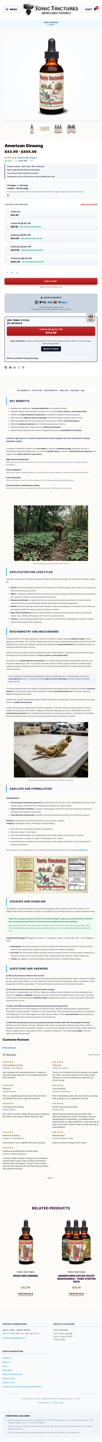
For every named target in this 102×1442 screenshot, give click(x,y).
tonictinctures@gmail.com (13, 1338)
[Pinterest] (23, 367)
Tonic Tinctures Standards (76, 850)
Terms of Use (8, 1382)
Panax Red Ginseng (25, 1275)
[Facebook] (6, 367)
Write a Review (9, 1048)
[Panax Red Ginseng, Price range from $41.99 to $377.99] (25, 1242)
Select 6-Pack (51, 349)
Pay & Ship (7, 1370)
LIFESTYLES (37, 390)
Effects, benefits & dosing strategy (22, 358)
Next (50, 1178)
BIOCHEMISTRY (51, 390)
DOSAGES (74, 390)
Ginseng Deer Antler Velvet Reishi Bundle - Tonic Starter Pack (76, 1278)
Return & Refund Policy (12, 1374)
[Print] (14, 367)
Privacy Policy (8, 1378)
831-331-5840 (8, 1333)
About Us (6, 1362)
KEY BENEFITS (23, 390)
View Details (25, 1294)
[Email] (10, 367)
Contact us (7, 1358)
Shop (4, 1366)
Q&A (83, 390)
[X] (19, 367)
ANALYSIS (64, 390)
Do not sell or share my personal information (22, 1386)
